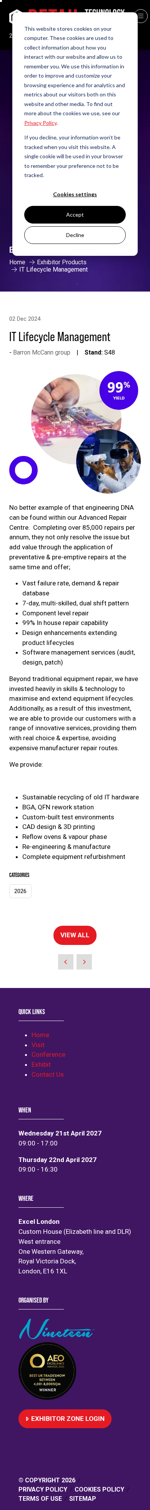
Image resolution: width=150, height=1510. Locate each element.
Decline (75, 235)
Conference (48, 1054)
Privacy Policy (42, 1489)
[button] (141, 16)
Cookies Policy (99, 1489)
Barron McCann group (41, 352)
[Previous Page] (65, 962)
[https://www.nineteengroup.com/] (58, 1337)
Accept (75, 214)
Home (17, 262)
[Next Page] (84, 962)
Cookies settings (75, 194)
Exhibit (41, 1064)
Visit (38, 1045)
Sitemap (82, 1498)
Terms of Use (40, 1498)
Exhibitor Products (62, 262)
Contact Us (48, 1074)
